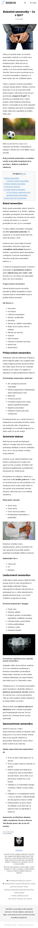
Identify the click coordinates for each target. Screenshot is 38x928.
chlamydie (14, 890)
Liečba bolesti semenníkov (14, 190)
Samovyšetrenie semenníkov (15, 198)
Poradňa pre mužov (23, 880)
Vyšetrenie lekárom (12, 187)
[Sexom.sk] (9, 3)
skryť (23, 174)
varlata (21, 893)
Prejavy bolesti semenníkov (17, 181)
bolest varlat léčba (17, 884)
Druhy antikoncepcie (20, 896)
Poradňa (12, 880)
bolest (7, 884)
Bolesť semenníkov (11, 178)
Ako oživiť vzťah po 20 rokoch (20, 899)
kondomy (22, 890)
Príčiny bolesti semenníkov (14, 184)
